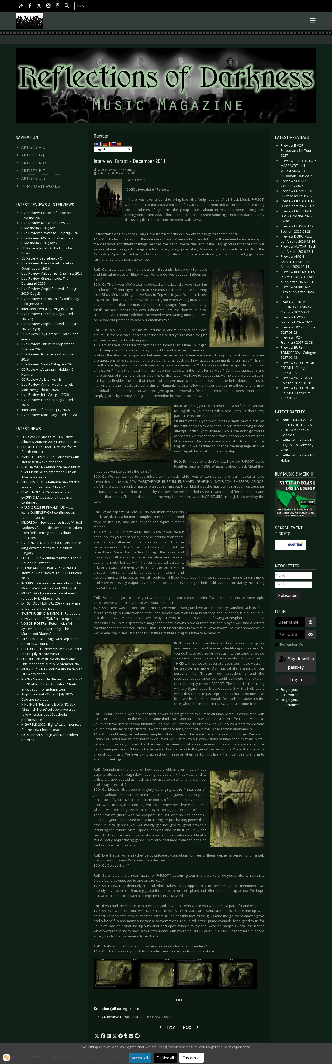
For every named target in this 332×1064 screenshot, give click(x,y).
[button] (96, 1036)
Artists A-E (33, 147)
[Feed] (21, 6)
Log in (296, 679)
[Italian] (110, 143)
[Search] (67, 6)
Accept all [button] (140, 1057)
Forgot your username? (290, 702)
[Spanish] (119, 143)
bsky (80, 6)
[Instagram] (48, 6)
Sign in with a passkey (300, 663)
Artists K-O (33, 162)
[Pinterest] (57, 6)
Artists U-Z (33, 178)
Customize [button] (191, 1057)
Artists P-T (33, 170)
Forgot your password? (290, 692)
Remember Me (291, 644)
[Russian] (114, 143)
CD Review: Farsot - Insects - (137, 1016)
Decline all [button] (165, 1057)
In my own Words (40, 186)
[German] (105, 143)
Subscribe (288, 595)
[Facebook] (30, 6)
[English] (96, 143)
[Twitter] (39, 6)
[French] (100, 143)
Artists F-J (32, 155)
